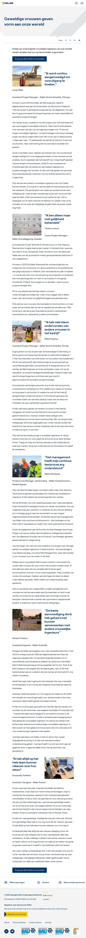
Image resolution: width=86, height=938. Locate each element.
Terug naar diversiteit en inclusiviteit (29, 59)
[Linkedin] (75, 40)
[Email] (79, 40)
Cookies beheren (35, 922)
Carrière (45, 882)
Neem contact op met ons (74, 882)
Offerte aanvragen (17, 882)
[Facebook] (65, 40)
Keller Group (47, 895)
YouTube (12, 931)
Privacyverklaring (19, 922)
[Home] (7, 3)
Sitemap (48, 922)
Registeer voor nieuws (17, 914)
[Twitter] (70, 40)
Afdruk (6, 922)
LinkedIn (6, 931)
